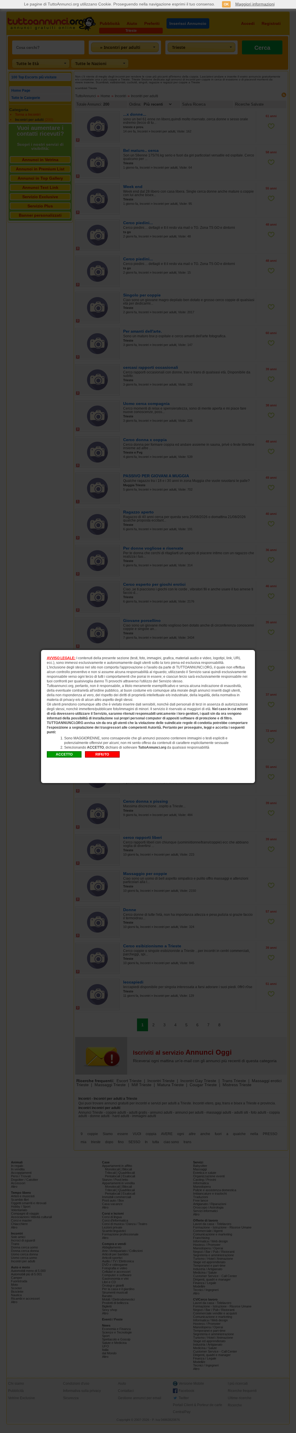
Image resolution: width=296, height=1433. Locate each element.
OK (226, 4)
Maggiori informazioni (255, 4)
